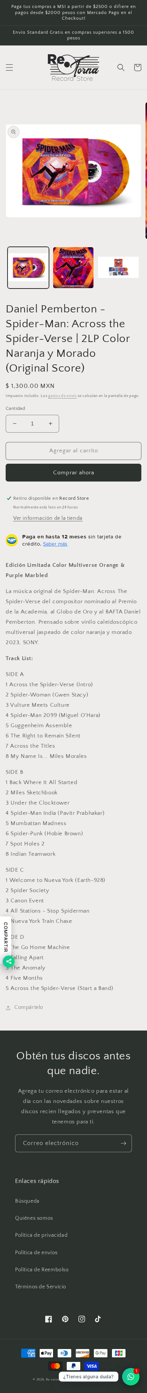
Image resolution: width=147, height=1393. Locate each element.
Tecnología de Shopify (97, 1379)
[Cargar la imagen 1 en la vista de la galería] (28, 268)
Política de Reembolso (42, 1270)
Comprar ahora (73, 472)
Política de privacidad (41, 1235)
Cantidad (15, 408)
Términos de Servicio (40, 1287)
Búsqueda (27, 1201)
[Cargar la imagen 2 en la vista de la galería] (73, 268)
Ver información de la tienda (48, 518)
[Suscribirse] (123, 1143)
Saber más (55, 543)
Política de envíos (36, 1253)
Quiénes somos (34, 1218)
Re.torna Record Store (63, 1379)
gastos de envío (62, 396)
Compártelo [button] (28, 1007)
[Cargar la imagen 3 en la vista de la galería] (118, 268)
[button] (9, 67)
